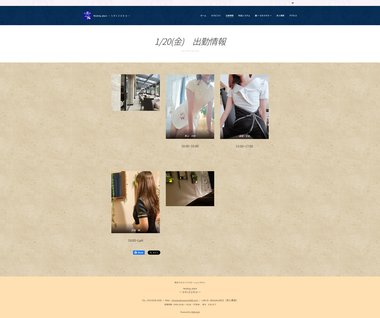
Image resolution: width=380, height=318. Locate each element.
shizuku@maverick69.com (185, 300)
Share (140, 252)
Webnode (195, 312)
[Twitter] (293, 2)
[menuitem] (204, 15)
